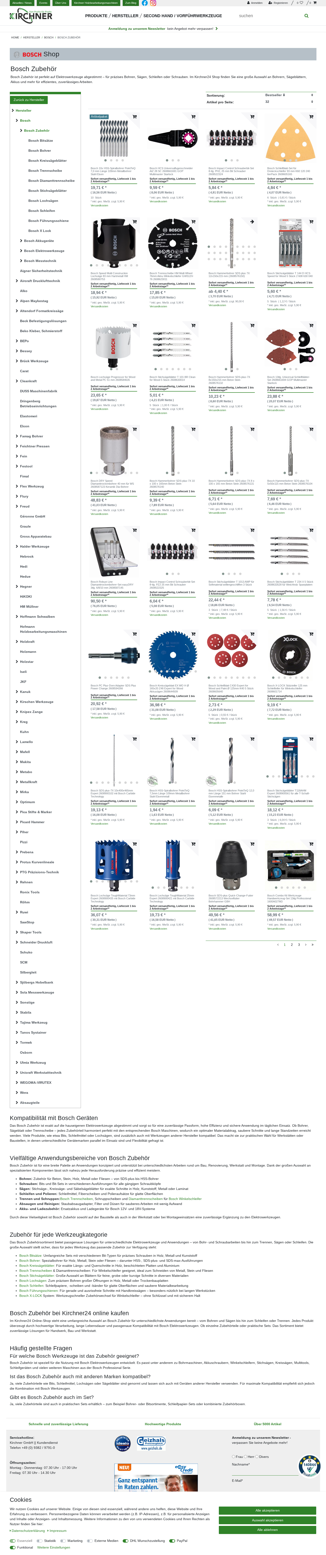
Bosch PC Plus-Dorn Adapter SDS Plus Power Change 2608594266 (113, 687)
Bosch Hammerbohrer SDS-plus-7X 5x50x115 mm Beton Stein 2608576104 (289, 482)
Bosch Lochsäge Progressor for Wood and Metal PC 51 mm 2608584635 (113, 378)
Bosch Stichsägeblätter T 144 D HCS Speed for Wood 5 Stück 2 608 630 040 (290, 274)
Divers (264, 1457)
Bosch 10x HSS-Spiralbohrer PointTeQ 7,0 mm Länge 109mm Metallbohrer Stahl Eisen (113, 171)
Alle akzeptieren (268, 1510)
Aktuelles (22, 2)
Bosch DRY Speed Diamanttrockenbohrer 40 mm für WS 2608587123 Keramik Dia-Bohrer (112, 483)
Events (43, 2)
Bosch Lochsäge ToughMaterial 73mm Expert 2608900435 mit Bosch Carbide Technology (113, 898)
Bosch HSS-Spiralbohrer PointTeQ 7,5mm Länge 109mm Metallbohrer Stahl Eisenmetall (170, 793)
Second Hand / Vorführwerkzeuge (182, 16)
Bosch (48, 37)
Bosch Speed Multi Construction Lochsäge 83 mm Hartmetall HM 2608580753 (109, 276)
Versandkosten (99, 205)
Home (15, 37)
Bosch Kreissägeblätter (36, 1265)
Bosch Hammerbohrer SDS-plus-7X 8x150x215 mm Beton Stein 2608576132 (229, 380)
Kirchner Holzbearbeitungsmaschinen (96, 2)
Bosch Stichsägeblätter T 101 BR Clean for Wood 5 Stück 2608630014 (172, 378)
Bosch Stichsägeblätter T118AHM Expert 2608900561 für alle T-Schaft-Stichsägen (288, 793)
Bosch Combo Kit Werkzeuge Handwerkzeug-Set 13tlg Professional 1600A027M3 (289, 898)
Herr (251, 1457)
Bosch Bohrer (29, 1260)
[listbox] (114, 138)
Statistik (50, 1541)
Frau (240, 1457)
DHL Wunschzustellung (147, 1541)
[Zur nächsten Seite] (306, 945)
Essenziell (24, 1541)
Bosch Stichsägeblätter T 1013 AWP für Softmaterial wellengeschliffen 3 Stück (231, 583)
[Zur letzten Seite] (312, 945)
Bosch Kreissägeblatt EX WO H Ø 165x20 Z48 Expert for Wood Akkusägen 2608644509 (169, 688)
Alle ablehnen (267, 1530)
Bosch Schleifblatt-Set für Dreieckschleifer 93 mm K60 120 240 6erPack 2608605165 (288, 171)
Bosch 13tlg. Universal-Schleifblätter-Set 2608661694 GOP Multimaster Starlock (288, 380)
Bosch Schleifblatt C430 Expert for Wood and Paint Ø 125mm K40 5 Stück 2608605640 (231, 688)
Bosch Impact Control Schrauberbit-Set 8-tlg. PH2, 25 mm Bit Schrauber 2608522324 (231, 171)
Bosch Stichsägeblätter (36, 1276)
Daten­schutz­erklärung (29, 1531)
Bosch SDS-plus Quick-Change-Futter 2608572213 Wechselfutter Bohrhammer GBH (231, 898)
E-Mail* (237, 1480)
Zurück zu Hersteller (29, 100)
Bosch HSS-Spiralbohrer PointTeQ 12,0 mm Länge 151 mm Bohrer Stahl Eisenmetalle (231, 793)
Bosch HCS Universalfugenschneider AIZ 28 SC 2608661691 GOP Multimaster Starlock (171, 171)
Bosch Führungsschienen (38, 1291)
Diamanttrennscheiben (146, 1199)
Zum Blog (130, 2)
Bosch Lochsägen (32, 1281)
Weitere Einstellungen (53, 1547)
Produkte (96, 16)
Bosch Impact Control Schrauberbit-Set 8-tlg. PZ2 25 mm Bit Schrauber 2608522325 (172, 584)
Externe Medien (106, 1541)
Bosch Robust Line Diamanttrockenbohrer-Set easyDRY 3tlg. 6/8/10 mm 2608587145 (112, 584)
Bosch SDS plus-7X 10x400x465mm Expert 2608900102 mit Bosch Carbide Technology (113, 793)
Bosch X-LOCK (30, 1296)
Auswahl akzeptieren (267, 1520)
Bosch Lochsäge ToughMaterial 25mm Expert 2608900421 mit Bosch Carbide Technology (172, 898)
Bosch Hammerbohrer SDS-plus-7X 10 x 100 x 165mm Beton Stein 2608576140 (172, 483)
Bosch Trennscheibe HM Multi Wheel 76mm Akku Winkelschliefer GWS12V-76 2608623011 (172, 276)
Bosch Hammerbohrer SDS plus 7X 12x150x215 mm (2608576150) (229, 274)
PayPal (182, 1541)
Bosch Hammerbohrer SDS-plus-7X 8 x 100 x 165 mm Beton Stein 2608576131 (231, 482)
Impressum (58, 1531)
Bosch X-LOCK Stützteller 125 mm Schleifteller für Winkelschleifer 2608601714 (287, 688)
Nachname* (241, 1464)
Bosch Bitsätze (30, 1255)
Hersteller (125, 16)
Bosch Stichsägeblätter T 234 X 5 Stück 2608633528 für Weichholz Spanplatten (290, 583)
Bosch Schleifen (31, 1286)
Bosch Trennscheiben (76, 1199)
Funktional (25, 1547)
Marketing (75, 1541)
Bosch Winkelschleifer (185, 1199)
